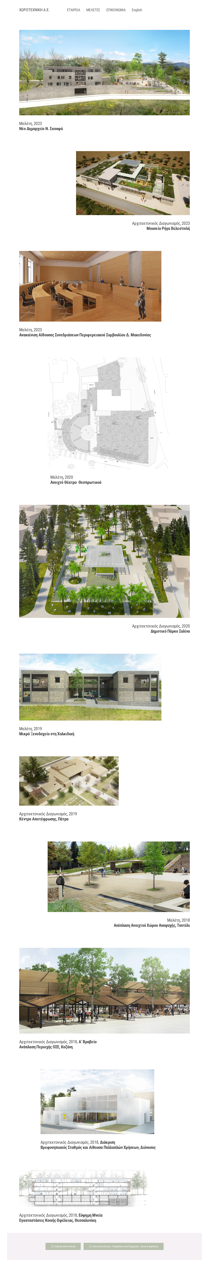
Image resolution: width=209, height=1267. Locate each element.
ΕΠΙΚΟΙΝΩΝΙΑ (116, 10)
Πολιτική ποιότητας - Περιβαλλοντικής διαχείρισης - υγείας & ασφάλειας (125, 1246)
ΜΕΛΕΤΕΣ (93, 10)
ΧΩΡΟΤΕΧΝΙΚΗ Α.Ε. (34, 10)
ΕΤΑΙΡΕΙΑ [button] (73, 10)
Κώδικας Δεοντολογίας (64, 1246)
